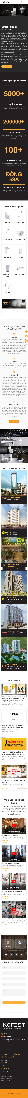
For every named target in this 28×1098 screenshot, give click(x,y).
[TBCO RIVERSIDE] (14, 650)
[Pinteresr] (21, 954)
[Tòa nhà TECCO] (14, 583)
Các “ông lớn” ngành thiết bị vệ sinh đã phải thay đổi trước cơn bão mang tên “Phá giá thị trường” (13, 700)
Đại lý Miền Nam (5, 1065)
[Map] (16, 954)
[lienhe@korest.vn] (26, 336)
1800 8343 (6, 1033)
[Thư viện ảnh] (8, 942)
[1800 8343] (26, 331)
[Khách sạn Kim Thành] (14, 616)
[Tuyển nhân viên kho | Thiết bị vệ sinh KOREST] (14, 771)
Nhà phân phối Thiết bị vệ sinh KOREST (12, 863)
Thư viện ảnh (8, 946)
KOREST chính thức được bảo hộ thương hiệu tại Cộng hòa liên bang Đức (13, 727)
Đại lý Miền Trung (5, 1062)
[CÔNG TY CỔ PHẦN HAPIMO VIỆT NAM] (6, 1)
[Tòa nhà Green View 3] (14, 516)
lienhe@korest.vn (7, 1036)
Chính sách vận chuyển (6, 1078)
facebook (20, 946)
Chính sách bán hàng (6, 1080)
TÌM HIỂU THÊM (6, 66)
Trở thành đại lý (14, 421)
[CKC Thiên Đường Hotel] (14, 483)
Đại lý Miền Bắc (4, 1060)
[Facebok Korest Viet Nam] (26, 341)
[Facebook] (20, 942)
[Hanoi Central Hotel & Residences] (14, 550)
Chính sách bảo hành (6, 1071)
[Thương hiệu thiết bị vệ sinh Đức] (14, 10)
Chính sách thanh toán (6, 1076)
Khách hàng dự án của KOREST (10, 835)
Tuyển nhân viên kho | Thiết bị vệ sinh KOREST (13, 781)
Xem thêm (4, 842)
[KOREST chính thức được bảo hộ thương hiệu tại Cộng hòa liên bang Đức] (14, 716)
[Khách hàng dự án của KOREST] (14, 826)
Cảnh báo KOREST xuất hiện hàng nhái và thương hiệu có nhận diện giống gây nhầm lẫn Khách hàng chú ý (13, 753)
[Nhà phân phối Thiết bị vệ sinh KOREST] (14, 853)
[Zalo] (11, 954)
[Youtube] (6, 954)
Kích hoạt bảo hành (5, 1074)
